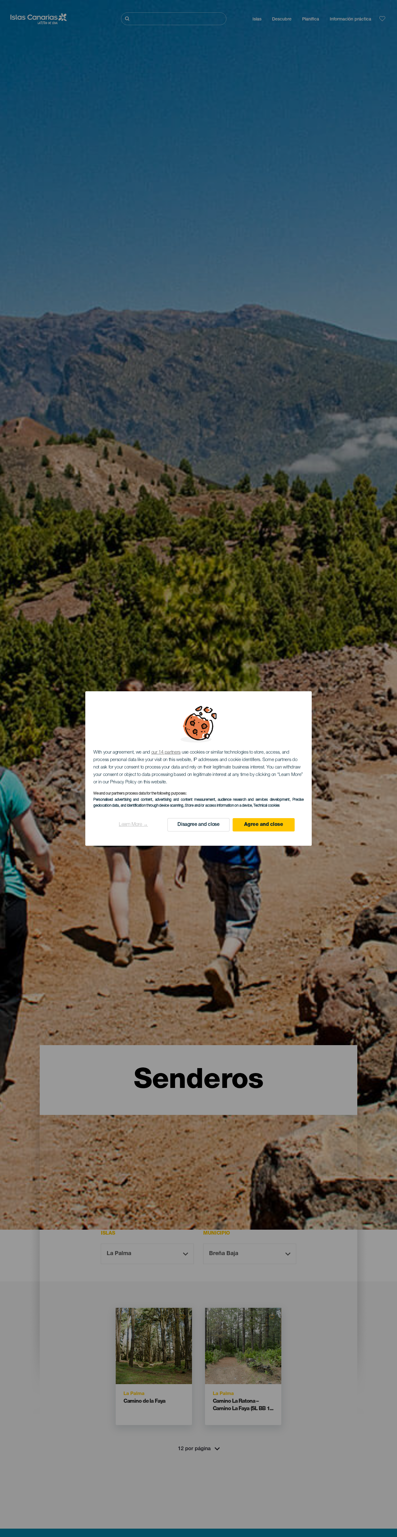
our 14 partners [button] (166, 752)
